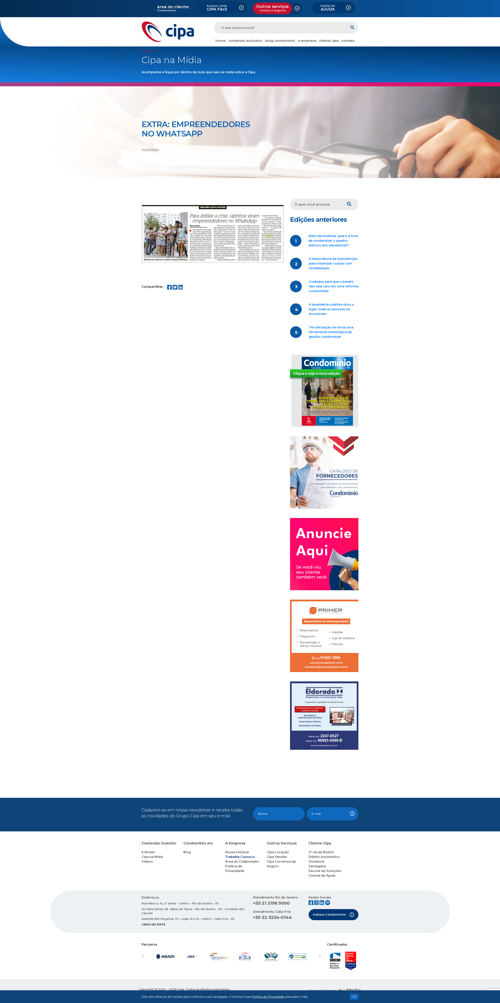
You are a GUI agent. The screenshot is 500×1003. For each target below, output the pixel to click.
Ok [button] (354, 996)
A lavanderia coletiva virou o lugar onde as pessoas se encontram (331, 309)
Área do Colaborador (242, 861)
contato (348, 41)
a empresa (307, 41)
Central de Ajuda (322, 875)
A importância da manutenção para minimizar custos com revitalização (333, 263)
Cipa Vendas (277, 857)
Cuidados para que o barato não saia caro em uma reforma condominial (333, 286)
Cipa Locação (278, 852)
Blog (187, 852)
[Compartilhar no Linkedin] (180, 288)
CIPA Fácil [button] (217, 8)
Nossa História (237, 852)
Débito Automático (324, 857)
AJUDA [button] (327, 8)
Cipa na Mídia (152, 857)
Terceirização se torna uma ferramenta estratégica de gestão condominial (331, 332)
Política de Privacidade (268, 997)
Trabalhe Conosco (240, 857)
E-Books (148, 852)
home (220, 41)
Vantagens (317, 866)
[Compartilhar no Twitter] (175, 288)
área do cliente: (173, 7)
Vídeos (147, 861)
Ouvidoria (316, 861)
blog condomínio (280, 41)
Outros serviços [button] (272, 8)
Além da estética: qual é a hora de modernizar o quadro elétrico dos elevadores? (333, 240)
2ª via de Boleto (321, 852)
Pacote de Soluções (325, 871)
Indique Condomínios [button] (329, 914)
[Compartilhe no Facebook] (169, 288)
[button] (155, 956)
